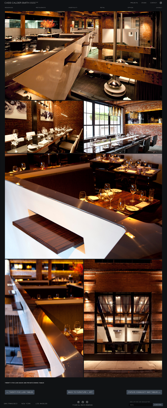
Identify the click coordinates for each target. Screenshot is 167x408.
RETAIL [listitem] (102, 7)
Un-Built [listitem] (159, 7)
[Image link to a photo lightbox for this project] (83, 55)
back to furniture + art (80, 392)
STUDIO (144, 2)
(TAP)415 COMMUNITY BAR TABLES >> (144, 392)
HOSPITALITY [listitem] (73, 7)
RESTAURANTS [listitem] (41, 7)
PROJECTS (134, 2)
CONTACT (153, 2)
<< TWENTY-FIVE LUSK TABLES (19, 392)
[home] (31, 3)
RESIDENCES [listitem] (9, 7)
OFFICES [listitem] (130, 7)
